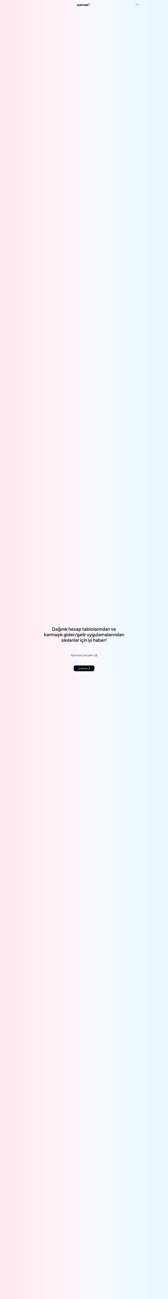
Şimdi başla (83, 668)
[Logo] (84, 4)
